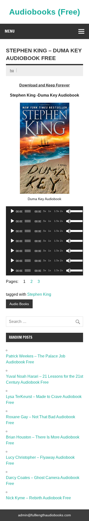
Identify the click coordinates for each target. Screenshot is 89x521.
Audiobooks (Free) (44, 11)
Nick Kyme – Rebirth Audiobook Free (38, 498)
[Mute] (68, 211)
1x (49, 211)
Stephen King (39, 294)
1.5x (56, 211)
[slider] (75, 210)
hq (12, 70)
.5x (44, 211)
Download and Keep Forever (44, 85)
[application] (44, 211)
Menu (10, 31)
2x (61, 211)
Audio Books (19, 304)
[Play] (12, 211)
